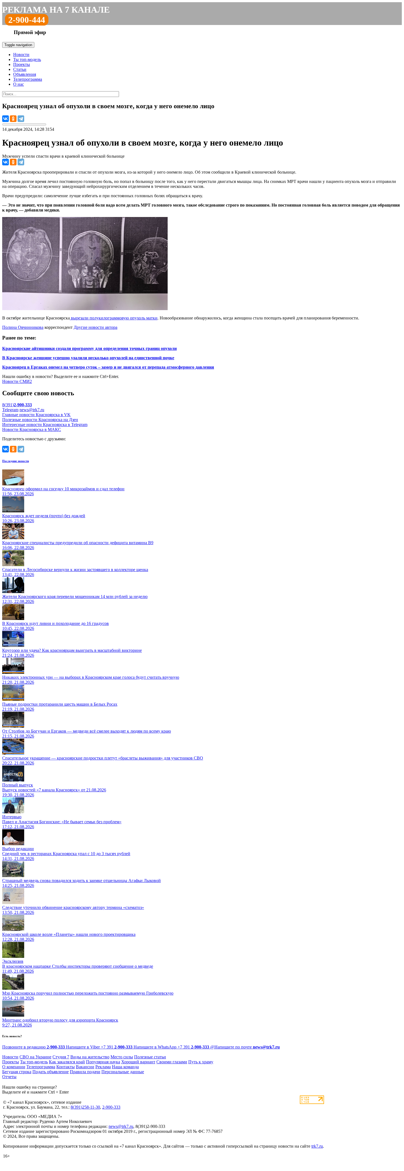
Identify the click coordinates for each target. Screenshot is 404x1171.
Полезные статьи (150, 1057)
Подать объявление (50, 1071)
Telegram (10, 409)
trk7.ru (317, 1146)
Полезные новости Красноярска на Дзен (40, 419)
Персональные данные (122, 1071)
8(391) (17, 404)
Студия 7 (60, 1057)
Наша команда (125, 1066)
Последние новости (15, 461)
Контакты (65, 1066)
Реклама (103, 1066)
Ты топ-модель (27, 59)
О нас (18, 84)
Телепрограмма (27, 79)
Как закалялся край (67, 1061)
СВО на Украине (35, 1057)
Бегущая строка (16, 1071)
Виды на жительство (89, 1057)
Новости (21, 54)
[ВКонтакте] (5, 118)
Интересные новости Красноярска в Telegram (44, 424)
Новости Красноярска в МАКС (31, 429)
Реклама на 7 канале (56, 10)
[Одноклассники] (13, 118)
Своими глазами (171, 1061)
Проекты (21, 64)
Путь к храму (200, 1061)
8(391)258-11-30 (85, 1107)
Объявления (24, 74)
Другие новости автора (95, 327)
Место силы (121, 1057)
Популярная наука (103, 1061)
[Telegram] (21, 118)
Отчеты (9, 1076)
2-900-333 (111, 1107)
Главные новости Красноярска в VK (36, 414)
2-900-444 (26, 20)
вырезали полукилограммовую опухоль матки (113, 318)
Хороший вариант (138, 1061)
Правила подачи (85, 1071)
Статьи (19, 69)
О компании (13, 1066)
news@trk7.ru (32, 409)
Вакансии (85, 1066)
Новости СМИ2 (17, 381)
